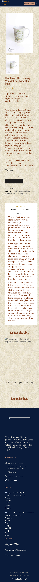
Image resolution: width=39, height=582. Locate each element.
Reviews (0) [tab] (21, 213)
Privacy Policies (13, 555)
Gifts (26, 194)
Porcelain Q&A (18, 493)
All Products (19, 191)
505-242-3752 (19, 476)
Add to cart (13, 181)
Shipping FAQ (12, 544)
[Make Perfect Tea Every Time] (8, 524)
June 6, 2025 (17, 515)
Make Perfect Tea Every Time (23, 513)
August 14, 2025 (19, 495)
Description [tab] (21, 206)
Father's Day (18, 194)
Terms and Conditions (16, 550)
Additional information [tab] (21, 209)
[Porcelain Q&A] (8, 500)
